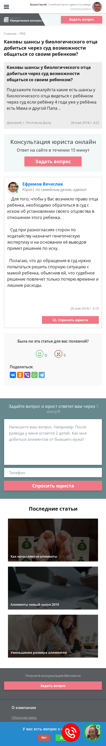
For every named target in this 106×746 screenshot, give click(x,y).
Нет (44, 737)
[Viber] (27, 375)
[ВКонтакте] (13, 375)
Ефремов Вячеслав (42, 184)
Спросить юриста (80, 8)
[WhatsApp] (34, 375)
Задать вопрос (81, 19)
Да (62, 737)
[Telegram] (42, 375)
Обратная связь (24, 717)
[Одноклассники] (20, 375)
